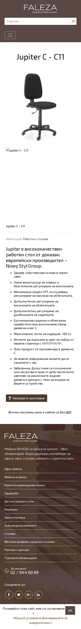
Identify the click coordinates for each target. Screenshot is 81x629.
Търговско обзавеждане (21, 558)
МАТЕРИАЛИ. (52, 343)
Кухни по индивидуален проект (25, 485)
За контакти (24, 570)
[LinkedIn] (38, 595)
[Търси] (72, 21)
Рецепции (11, 509)
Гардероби (11, 493)
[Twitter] (19, 595)
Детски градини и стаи (19, 501)
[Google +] (29, 595)
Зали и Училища (15, 517)
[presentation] (11, 181)
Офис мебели (13, 469)
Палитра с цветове (17, 549)
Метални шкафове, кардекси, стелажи (29, 541)
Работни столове (35, 239)
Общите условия (26, 618)
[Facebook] (9, 595)
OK (70, 610)
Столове (10, 533)
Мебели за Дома (15, 477)
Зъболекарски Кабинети (20, 525)
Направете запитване (28, 398)
